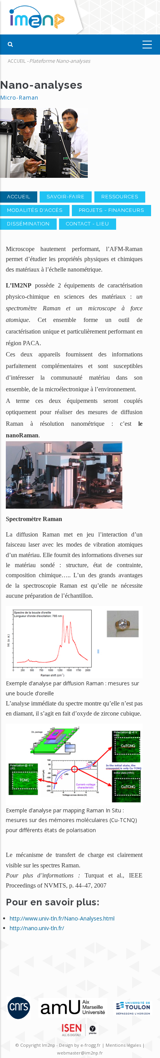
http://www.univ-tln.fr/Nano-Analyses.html (62, 918)
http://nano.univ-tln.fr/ (37, 928)
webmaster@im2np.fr (80, 1053)
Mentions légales (123, 1045)
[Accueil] (43, 17)
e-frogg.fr (91, 1045)
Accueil (17, 61)
